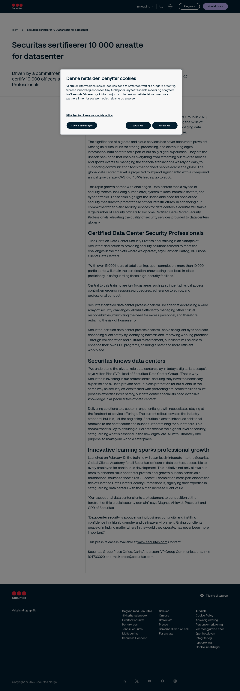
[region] (121, 102)
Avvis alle (138, 125)
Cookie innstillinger (82, 125)
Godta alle (164, 125)
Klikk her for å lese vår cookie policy (89, 115)
